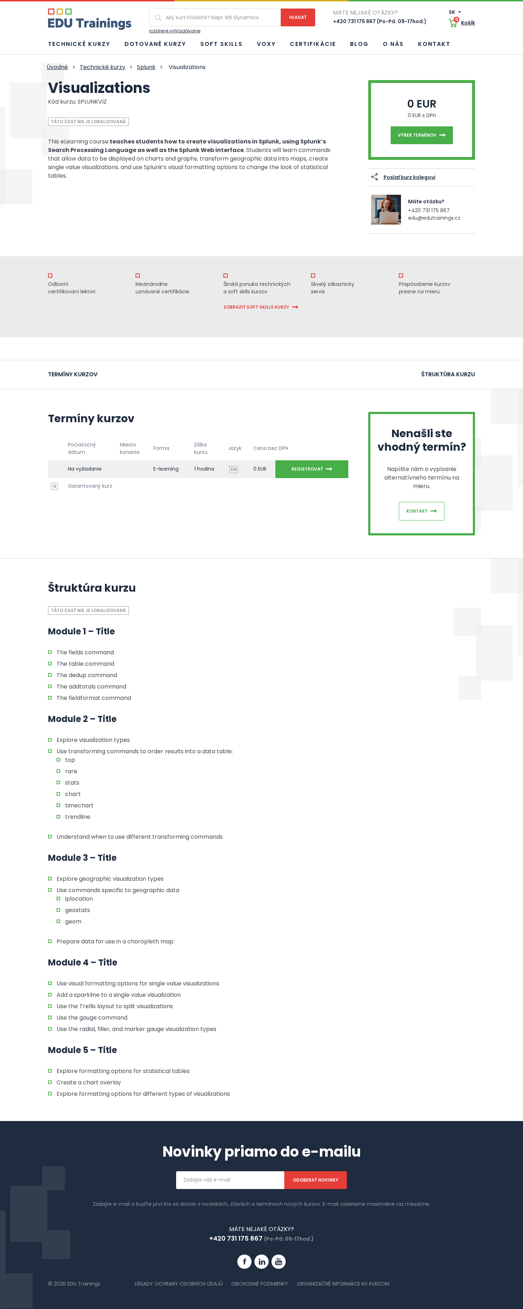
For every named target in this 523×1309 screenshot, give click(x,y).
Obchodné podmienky (259, 1283)
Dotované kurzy (155, 44)
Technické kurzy (79, 44)
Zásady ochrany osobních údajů (178, 1283)
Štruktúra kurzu (448, 374)
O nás (393, 44)
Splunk (146, 67)
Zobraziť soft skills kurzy (256, 307)
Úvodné (57, 67)
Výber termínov (417, 135)
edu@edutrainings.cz (434, 217)
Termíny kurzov (72, 374)
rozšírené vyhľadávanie (174, 31)
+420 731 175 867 (429, 210)
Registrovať (307, 469)
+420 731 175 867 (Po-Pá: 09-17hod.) (380, 21)
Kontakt (434, 44)
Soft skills (221, 44)
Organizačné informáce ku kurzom (343, 1283)
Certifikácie (313, 44)
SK (452, 12)
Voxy (266, 44)
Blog (359, 44)
